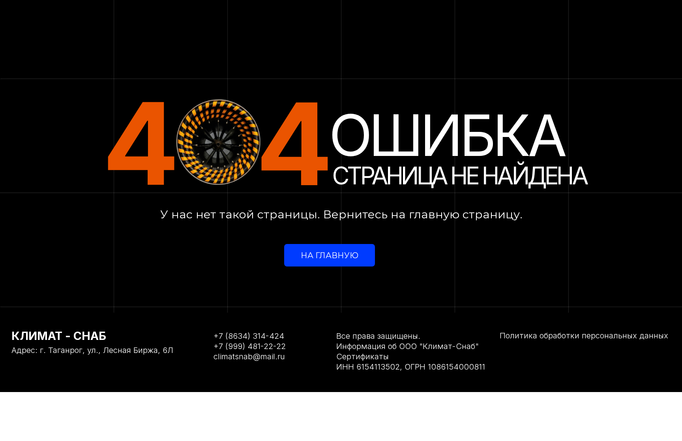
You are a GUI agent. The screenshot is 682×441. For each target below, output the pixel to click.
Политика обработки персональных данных (584, 335)
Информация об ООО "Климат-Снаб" (407, 346)
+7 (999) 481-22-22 (250, 346)
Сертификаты (362, 356)
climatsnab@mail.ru (249, 356)
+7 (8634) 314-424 (249, 336)
